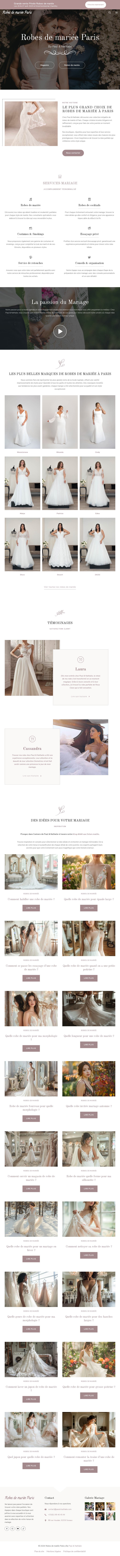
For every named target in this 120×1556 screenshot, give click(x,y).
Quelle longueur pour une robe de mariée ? (89, 1036)
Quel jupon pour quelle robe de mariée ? (31, 1457)
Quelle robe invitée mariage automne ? (89, 1106)
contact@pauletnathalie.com (59, 1509)
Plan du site (39, 1551)
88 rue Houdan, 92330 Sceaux (60, 1520)
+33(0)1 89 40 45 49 (56, 1515)
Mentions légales (54, 1551)
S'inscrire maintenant (96, 5)
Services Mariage (60, 183)
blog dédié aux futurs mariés (86, 834)
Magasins (44, 65)
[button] (109, 12)
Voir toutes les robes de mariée (60, 587)
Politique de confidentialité (74, 1551)
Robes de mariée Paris (17, 13)
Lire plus (31, 908)
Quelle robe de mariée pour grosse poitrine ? (88, 1387)
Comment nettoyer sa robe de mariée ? (89, 1246)
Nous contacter (73, 153)
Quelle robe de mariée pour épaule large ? (89, 899)
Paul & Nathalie (75, 1546)
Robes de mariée (72, 65)
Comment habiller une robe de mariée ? (31, 899)
